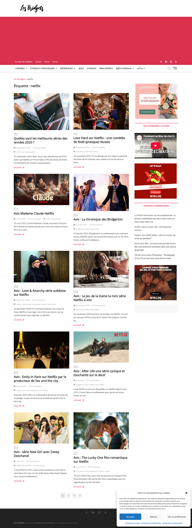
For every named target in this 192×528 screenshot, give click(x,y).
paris (24, 390)
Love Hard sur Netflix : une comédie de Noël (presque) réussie (99, 140)
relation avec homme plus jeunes (34, 304)
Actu (140, 68)
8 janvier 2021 (21, 386)
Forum (55, 62)
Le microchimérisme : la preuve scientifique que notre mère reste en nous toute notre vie (155, 218)
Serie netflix (30, 152)
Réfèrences (66, 68)
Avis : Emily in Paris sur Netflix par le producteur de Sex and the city (40, 379)
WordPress (51, 523)
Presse (47, 62)
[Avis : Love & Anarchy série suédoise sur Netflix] (41, 266)
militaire (101, 471)
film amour (80, 151)
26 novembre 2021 (82, 147)
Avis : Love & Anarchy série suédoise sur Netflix (40, 292)
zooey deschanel (38, 465)
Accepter (130, 516)
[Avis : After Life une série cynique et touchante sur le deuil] (101, 347)
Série (16, 133)
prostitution (56, 219)
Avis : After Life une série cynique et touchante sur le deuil (99, 373)
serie (24, 152)
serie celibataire (33, 390)
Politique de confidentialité (151, 523)
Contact (38, 62)
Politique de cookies (132, 523)
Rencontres (106, 68)
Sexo (81, 68)
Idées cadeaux (124, 68)
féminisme (80, 310)
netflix (18, 152)
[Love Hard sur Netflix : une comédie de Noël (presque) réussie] (101, 111)
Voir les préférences (177, 516)
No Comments (40, 148)
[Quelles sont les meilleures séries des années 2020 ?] (41, 111)
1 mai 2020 (19, 461)
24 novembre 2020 (82, 305)
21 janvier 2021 (81, 225)
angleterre (80, 229)
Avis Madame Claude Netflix (34, 213)
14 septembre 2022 (23, 148)
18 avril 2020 (80, 467)
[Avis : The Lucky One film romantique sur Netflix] (101, 430)
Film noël (88, 151)
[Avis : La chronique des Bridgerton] (101, 192)
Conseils (20, 68)
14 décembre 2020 (22, 300)
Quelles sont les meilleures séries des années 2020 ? (40, 140)
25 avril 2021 (20, 219)
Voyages (91, 68)
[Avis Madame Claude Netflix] (41, 189)
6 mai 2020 (79, 380)
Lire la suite (21, 167)
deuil (87, 385)
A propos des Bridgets (23, 62)
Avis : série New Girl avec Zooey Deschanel (36, 454)
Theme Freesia (40, 523)
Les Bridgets (19, 79)
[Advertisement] (96, 38)
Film (76, 133)
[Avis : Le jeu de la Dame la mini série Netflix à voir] (101, 269)
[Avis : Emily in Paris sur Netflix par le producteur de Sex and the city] (41, 350)
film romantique (91, 471)
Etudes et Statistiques (43, 68)
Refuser (153, 516)
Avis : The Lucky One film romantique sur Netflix (100, 459)
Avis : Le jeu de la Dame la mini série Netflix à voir (100, 298)
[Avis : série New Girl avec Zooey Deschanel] (41, 428)
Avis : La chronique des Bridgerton (98, 219)
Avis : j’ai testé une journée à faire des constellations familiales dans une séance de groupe (155, 246)
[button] (186, 493)
